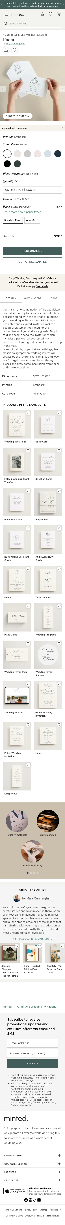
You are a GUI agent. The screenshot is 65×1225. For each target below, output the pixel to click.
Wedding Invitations (15, 441)
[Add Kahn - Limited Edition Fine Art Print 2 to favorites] (39, 946)
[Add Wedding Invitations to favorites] (28, 413)
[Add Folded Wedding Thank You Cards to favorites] (28, 450)
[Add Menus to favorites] (28, 569)
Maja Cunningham (15, 43)
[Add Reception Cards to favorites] (28, 491)
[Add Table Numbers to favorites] (59, 569)
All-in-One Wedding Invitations (36, 1006)
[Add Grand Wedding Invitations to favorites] (59, 684)
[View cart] (58, 14)
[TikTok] (34, 1199)
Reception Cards (13, 519)
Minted (7, 1006)
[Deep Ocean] (57, 153)
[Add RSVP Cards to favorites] (59, 413)
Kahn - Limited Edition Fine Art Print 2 (32, 969)
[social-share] (6, 50)
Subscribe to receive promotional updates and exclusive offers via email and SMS (31, 1026)
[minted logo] (18, 14)
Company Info (13, 1155)
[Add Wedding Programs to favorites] (59, 606)
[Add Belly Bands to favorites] (59, 491)
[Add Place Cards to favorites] (28, 606)
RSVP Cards (42, 441)
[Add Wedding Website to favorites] (28, 684)
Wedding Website (13, 712)
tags (54, 298)
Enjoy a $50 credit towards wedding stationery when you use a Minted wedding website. (33, 4)
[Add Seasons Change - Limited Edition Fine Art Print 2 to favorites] (17, 946)
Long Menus (10, 793)
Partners (10, 1172)
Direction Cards (43, 479)
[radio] (13, 220)
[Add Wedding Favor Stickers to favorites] (59, 643)
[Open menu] (6, 14)
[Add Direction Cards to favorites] (59, 450)
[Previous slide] (3, 89)
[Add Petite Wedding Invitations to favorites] (28, 724)
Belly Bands (41, 519)
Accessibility (55, 1209)
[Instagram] (39, 1199)
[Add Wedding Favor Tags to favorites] (28, 643)
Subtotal (9, 236)
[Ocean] (47, 153)
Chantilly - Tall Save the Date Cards (54, 969)
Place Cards (10, 634)
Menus (7, 597)
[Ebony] (7, 164)
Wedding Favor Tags (15, 672)
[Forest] (17, 164)
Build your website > (48, 6)
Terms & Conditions (13, 1209)
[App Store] (15, 1191)
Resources (11, 1180)
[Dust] (17, 153)
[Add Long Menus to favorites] (28, 765)
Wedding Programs (45, 634)
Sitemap (43, 1209)
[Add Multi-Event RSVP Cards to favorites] (59, 528)
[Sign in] (43, 14)
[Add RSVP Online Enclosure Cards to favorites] (28, 528)
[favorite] (14, 50)
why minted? (32, 298)
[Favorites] (50, 14)
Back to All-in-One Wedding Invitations (26, 34)
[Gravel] (27, 153)
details (11, 298)
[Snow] (7, 153)
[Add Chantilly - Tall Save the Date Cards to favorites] (62, 946)
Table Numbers (43, 597)
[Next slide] (62, 89)
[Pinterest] (30, 1199)
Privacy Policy (30, 1209)
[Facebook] (26, 1199)
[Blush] (37, 153)
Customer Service (15, 1163)
